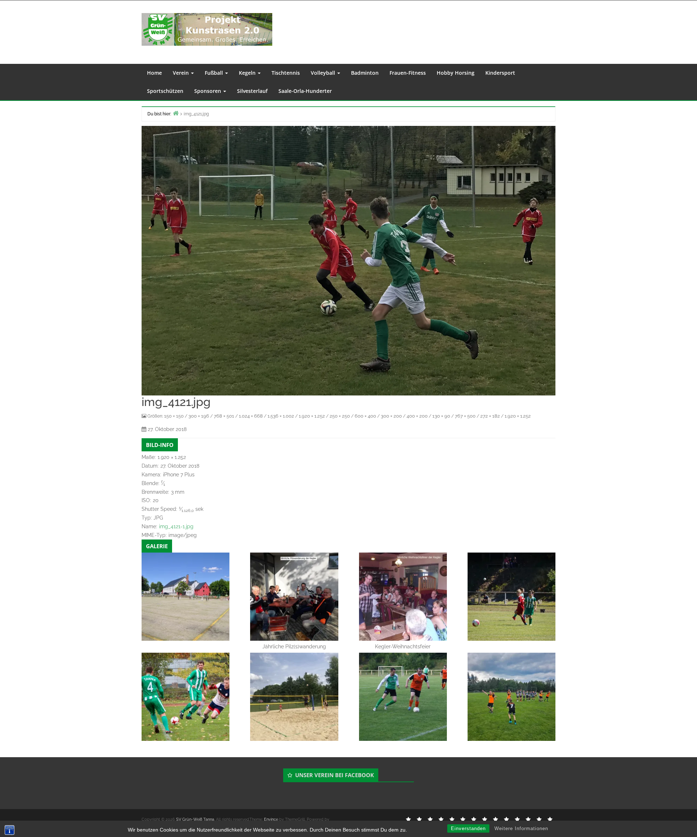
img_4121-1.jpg (176, 526)
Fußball (214, 72)
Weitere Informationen (521, 828)
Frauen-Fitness (408, 72)
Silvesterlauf (252, 90)
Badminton (365, 72)
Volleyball (324, 72)
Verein (181, 72)
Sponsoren (208, 90)
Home (154, 72)
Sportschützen (165, 90)
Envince (271, 819)
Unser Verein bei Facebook (334, 775)
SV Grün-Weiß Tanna (195, 819)
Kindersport (500, 72)
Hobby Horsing (455, 72)
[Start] (176, 113)
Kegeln (248, 72)
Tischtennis (286, 72)
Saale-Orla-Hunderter (305, 90)
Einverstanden (468, 828)
